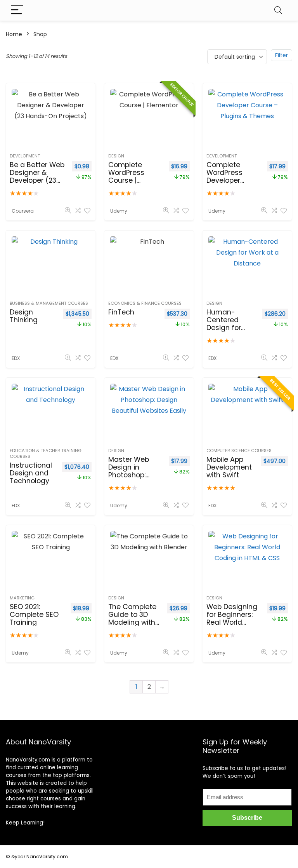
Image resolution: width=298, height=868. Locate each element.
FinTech (121, 312)
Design (116, 156)
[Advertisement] (149, 769)
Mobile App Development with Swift (229, 467)
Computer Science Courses (239, 450)
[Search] (278, 10)
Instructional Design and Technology (31, 473)
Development (25, 156)
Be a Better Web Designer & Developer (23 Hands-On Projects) (37, 180)
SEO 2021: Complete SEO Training (34, 614)
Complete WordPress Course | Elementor (126, 176)
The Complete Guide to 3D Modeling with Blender (132, 618)
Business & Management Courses (49, 303)
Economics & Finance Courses (145, 303)
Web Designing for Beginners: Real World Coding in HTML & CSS (232, 622)
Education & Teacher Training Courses (45, 453)
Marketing (22, 598)
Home (14, 34)
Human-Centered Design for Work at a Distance (223, 327)
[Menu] (17, 10)
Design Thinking (24, 316)
